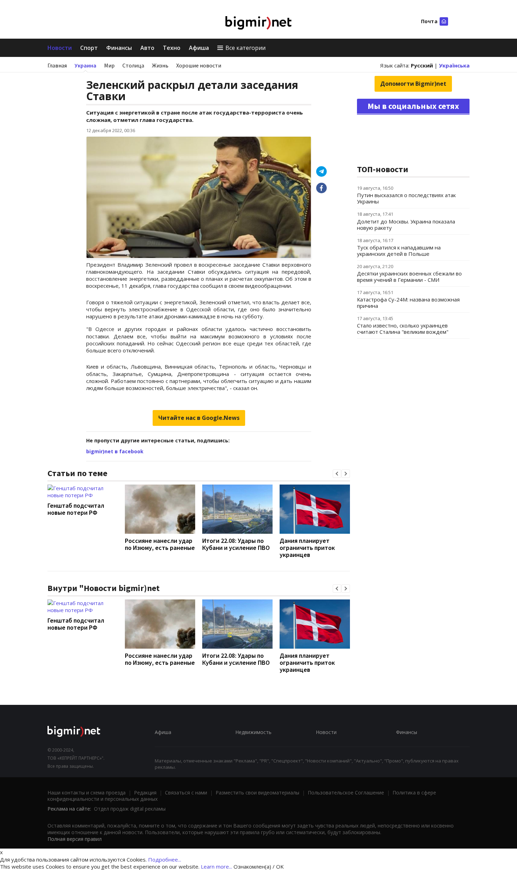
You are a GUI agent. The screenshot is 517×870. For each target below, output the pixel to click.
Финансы (119, 48)
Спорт (89, 48)
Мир (109, 65)
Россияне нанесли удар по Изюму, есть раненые (160, 544)
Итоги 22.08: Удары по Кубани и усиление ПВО (236, 544)
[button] (337, 473)
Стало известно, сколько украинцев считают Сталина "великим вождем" (402, 328)
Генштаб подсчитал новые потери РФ (75, 509)
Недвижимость (253, 732)
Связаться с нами (186, 792)
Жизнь (160, 65)
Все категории (245, 48)
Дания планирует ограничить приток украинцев (307, 548)
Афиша (199, 48)
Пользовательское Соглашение (346, 792)
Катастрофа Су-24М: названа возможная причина (408, 302)
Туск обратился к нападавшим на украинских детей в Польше (399, 250)
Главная (57, 65)
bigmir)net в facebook (114, 451)
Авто (147, 48)
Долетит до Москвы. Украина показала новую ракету (406, 224)
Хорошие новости (198, 65)
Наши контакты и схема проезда (86, 792)
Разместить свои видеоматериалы (257, 792)
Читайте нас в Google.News (199, 418)
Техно (171, 48)
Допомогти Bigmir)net (413, 83)
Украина (85, 65)
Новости (59, 48)
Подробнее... (164, 859)
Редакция (145, 792)
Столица (133, 65)
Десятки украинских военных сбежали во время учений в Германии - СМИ (409, 276)
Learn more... (216, 866)
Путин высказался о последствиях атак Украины (406, 198)
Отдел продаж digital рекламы (130, 808)
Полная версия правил (74, 839)
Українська (454, 65)
